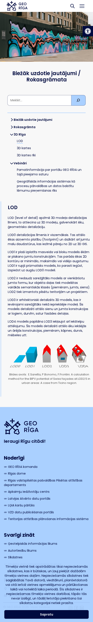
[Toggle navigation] (82, 6)
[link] (88, 31)
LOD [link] (20, 141)
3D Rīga (20, 134)
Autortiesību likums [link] (22, 550)
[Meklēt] (78, 100)
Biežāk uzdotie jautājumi (33, 120)
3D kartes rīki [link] (26, 155)
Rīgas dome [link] (17, 473)
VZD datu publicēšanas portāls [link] (31, 512)
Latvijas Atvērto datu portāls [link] (29, 498)
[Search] (72, 6)
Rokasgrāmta (24, 127)
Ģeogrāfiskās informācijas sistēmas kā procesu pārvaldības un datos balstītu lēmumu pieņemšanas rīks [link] (46, 186)
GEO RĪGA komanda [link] (22, 467)
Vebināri (20, 163)
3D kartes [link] (24, 148)
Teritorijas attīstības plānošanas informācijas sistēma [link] (48, 519)
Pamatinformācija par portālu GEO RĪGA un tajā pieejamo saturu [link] (49, 172)
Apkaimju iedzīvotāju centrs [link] (29, 492)
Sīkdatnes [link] (15, 557)
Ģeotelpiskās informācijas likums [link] (32, 543)
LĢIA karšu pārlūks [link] (21, 505)
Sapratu (46, 614)
